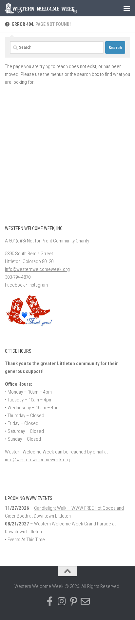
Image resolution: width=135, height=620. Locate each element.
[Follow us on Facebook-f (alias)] (49, 601)
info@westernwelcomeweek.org (37, 269)
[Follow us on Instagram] (61, 601)
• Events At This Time (25, 539)
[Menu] (127, 8)
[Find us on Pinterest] (73, 601)
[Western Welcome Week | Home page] (53, 8)
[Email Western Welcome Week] (85, 601)
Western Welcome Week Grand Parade (72, 524)
